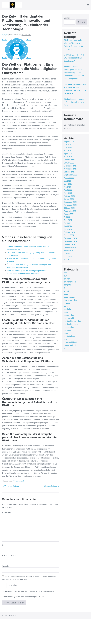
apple (66, 273)
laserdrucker (69, 315)
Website (5, 566)
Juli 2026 (67, 145)
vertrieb (67, 348)
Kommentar (7, 513)
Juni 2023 (68, 256)
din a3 (66, 291)
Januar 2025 (69, 199)
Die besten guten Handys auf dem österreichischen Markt (74, 102)
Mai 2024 (67, 223)
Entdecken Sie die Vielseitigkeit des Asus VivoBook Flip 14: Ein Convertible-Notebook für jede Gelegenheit (74, 73)
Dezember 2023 (70, 238)
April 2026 (68, 154)
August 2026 (69, 142)
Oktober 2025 (69, 172)
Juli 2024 (67, 217)
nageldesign (69, 327)
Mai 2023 (67, 259)
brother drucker (70, 282)
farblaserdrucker (70, 300)
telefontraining (69, 336)
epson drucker (69, 297)
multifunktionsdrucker (72, 321)
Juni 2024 (68, 220)
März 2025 (68, 193)
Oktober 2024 (69, 208)
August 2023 (69, 250)
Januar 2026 (69, 163)
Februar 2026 (69, 160)
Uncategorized (18, 481)
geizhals (67, 309)
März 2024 (68, 229)
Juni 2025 (68, 184)
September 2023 (70, 247)
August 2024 (69, 214)
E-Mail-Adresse (9, 556)
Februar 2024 (69, 232)
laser (66, 312)
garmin (66, 306)
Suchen (67, 18)
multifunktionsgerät (71, 324)
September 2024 (70, 211)
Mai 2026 (67, 151)
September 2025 (70, 175)
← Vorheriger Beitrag (10, 486)
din (65, 288)
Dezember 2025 (70, 166)
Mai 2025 (67, 187)
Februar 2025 (69, 196)
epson (66, 294)
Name (5, 545)
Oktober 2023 (69, 244)
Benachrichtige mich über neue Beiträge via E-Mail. (24, 597)
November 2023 (70, 241)
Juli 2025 (67, 181)
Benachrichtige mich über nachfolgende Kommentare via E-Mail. (29, 591)
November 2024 (70, 205)
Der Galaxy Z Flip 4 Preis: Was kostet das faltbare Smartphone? (74, 58)
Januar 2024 (69, 235)
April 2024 (68, 226)
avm (65, 276)
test (65, 339)
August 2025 (69, 178)
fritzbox (67, 303)
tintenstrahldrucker (71, 342)
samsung (67, 330)
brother (67, 279)
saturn (66, 333)
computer (67, 285)
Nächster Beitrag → (51, 486)
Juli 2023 (67, 253)
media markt (69, 318)
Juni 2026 (68, 148)
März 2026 (68, 157)
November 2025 (70, 169)
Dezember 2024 (70, 202)
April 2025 (68, 190)
